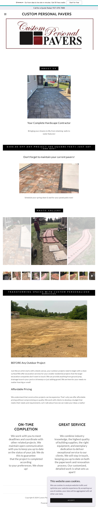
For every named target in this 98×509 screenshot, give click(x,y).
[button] (5, 14)
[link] (46, 14)
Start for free (74, 2)
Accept (71, 500)
